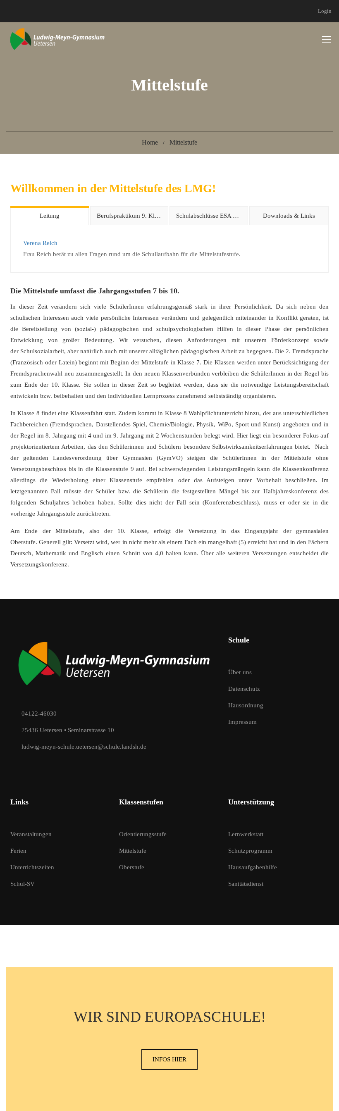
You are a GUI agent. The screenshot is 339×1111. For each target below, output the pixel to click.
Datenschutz (244, 688)
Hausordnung (245, 705)
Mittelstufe (132, 850)
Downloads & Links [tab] (289, 215)
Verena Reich (40, 243)
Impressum (242, 721)
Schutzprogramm (250, 850)
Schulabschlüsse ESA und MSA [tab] (212, 215)
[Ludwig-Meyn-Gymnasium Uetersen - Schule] (58, 38)
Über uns (240, 672)
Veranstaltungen (31, 834)
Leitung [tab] (50, 215)
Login (325, 11)
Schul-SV (22, 883)
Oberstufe (131, 867)
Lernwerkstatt (245, 834)
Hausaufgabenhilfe (252, 867)
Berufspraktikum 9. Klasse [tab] (131, 215)
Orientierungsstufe (143, 834)
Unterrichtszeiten (32, 867)
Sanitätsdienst (245, 883)
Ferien (18, 850)
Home (150, 142)
